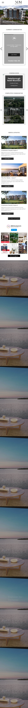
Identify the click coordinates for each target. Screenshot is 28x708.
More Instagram (14, 256)
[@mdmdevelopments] (8, 226)
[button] (27, 15)
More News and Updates (14, 218)
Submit (8, 626)
